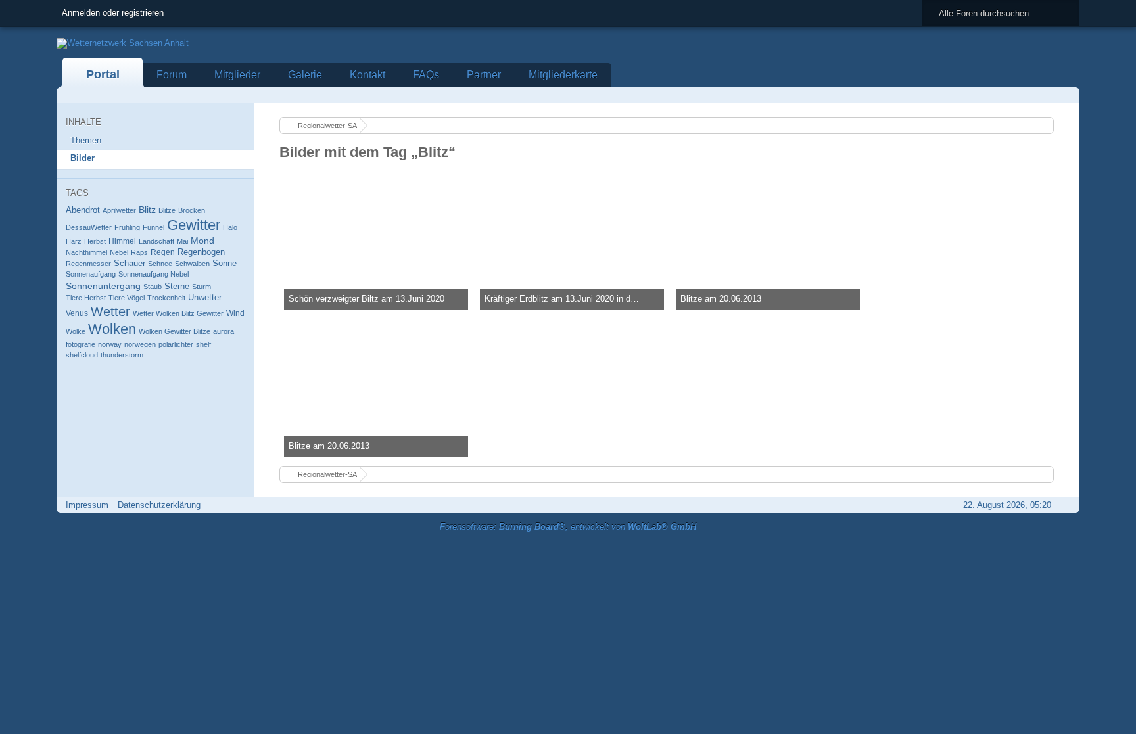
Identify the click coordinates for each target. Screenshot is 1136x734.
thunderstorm (122, 355)
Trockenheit (166, 298)
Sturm (201, 286)
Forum (171, 74)
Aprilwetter (119, 210)
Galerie (305, 74)
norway (110, 344)
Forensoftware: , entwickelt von (568, 527)
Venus (77, 313)
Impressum (87, 505)
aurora (223, 331)
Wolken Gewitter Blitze (174, 331)
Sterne (176, 286)
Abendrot (83, 210)
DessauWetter (89, 227)
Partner (484, 74)
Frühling (127, 227)
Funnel (153, 227)
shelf (203, 344)
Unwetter (205, 297)
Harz (74, 241)
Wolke (75, 331)
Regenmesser (88, 263)
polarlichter (175, 344)
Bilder (82, 158)
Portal (103, 74)
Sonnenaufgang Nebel (153, 274)
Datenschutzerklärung (159, 505)
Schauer (129, 263)
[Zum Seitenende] (1065, 95)
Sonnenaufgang (91, 274)
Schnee (160, 263)
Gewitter (193, 225)
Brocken (191, 210)
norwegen (140, 344)
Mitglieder (237, 74)
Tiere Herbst (86, 298)
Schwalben (192, 263)
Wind (235, 313)
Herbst (95, 241)
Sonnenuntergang (103, 286)
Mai (182, 241)
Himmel (122, 241)
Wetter (110, 311)
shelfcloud (82, 355)
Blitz (147, 209)
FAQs (426, 74)
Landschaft (156, 241)
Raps (139, 252)
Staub (152, 286)
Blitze (167, 210)
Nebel (119, 252)
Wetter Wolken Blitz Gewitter (178, 313)
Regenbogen (201, 252)
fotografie (80, 344)
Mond (202, 240)
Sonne (224, 263)
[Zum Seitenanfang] (1065, 505)
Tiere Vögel (126, 298)
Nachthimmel (86, 252)
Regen (163, 252)
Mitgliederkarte (563, 74)
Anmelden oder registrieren (113, 13)
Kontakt (367, 74)
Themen (85, 140)
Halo (230, 227)
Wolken (112, 329)
